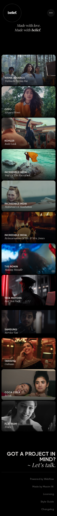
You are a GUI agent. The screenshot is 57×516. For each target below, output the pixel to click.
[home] (12, 13)
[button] (51, 13)
